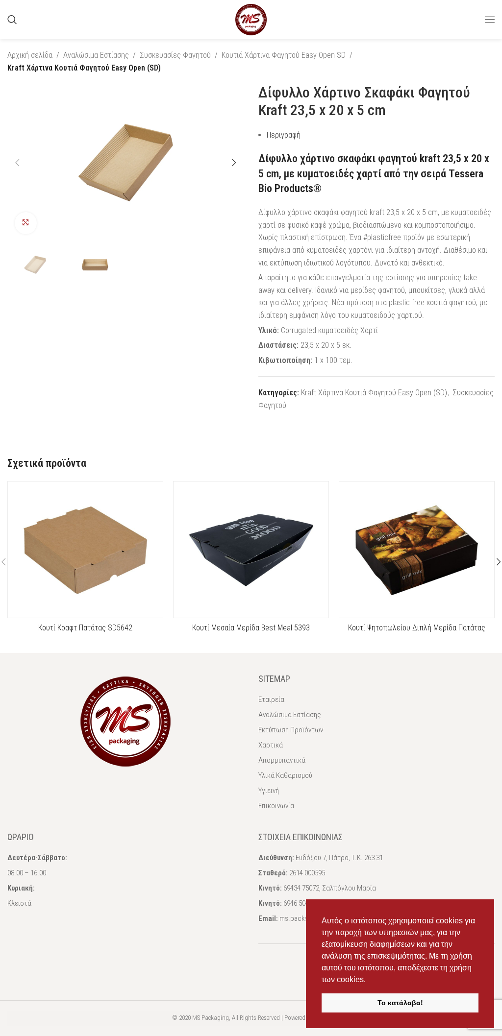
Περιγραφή (284, 135)
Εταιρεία (271, 699)
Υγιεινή (268, 790)
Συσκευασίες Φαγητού (175, 55)
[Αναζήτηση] (12, 19)
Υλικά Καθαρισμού (285, 775)
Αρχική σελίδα (29, 55)
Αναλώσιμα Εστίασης (96, 55)
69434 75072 (301, 888)
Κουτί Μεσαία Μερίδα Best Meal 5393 (251, 627)
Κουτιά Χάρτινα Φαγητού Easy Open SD (284, 55)
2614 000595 (307, 872)
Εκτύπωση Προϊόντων (290, 729)
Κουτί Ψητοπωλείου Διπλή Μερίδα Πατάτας (416, 627)
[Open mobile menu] (490, 19)
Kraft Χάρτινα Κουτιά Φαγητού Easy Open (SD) (84, 67)
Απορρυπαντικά (281, 760)
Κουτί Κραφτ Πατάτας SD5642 (85, 627)
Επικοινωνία (276, 805)
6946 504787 (301, 903)
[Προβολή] (26, 223)
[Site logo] (251, 19)
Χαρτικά (270, 745)
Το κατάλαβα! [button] (400, 1003)
